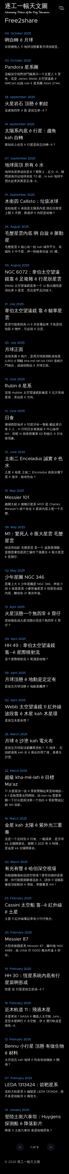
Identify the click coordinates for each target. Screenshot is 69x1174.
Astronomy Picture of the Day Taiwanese (27, 12)
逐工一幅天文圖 (26, 6)
